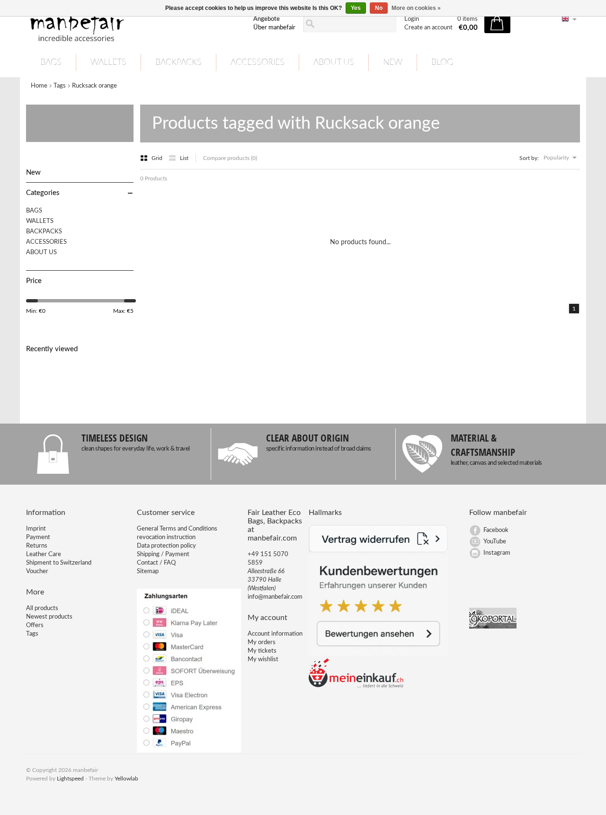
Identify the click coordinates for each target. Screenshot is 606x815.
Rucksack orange (94, 86)
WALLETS (108, 62)
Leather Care (43, 554)
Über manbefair (274, 28)
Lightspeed (70, 778)
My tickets (262, 651)
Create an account (428, 28)
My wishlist (263, 659)
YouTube (494, 542)
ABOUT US (333, 62)
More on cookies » (416, 8)
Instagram (496, 553)
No (379, 8)
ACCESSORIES (258, 62)
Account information (275, 634)
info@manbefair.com (275, 597)
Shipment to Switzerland (58, 563)
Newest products (49, 617)
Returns (36, 546)
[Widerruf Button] (378, 551)
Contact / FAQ (156, 563)
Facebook (495, 530)
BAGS (51, 62)
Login (411, 19)
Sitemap (148, 571)
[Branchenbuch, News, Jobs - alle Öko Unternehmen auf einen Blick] (493, 627)
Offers (35, 625)
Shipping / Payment (163, 554)
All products (42, 608)
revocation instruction (166, 537)
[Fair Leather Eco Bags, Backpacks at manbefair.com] (134, 24)
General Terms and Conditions (177, 529)
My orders (262, 642)
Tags (59, 86)
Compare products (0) (230, 158)
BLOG (442, 62)
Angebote (266, 19)
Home (39, 86)
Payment (38, 537)
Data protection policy (166, 546)
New (392, 62)
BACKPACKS (178, 62)
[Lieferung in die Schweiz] (356, 686)
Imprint (36, 529)
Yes (356, 8)
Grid (158, 158)
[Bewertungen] (378, 654)
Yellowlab (126, 778)
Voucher (37, 571)
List (184, 158)
